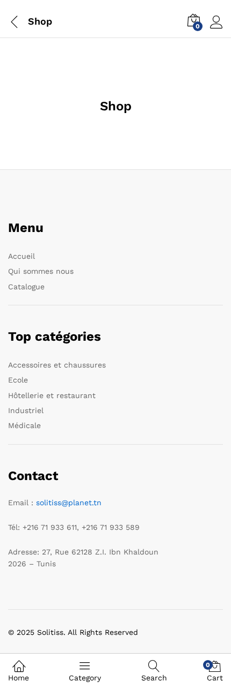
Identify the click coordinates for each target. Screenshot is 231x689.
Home (18, 677)
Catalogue (26, 286)
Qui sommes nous (41, 271)
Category (85, 677)
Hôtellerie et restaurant (52, 395)
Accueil (21, 256)
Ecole (18, 380)
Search (154, 677)
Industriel (26, 410)
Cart (215, 671)
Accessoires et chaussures (57, 365)
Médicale (24, 425)
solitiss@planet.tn (69, 502)
